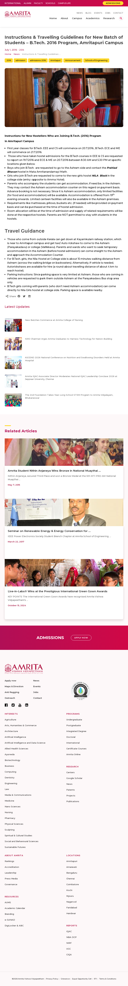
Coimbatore (72, 884)
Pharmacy (10, 818)
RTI (95, 979)
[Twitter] (13, 705)
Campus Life (64, 3)
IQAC (69, 931)
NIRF (69, 943)
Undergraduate (74, 719)
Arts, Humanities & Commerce (21, 725)
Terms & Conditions (107, 979)
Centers (70, 772)
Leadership (10, 873)
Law (7, 789)
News (80, 13)
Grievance (65, 979)
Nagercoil (71, 901)
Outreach (10, 698)
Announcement (73, 60)
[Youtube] (19, 705)
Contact (118, 13)
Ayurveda (10, 754)
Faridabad (71, 907)
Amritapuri (55, 60)
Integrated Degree (76, 731)
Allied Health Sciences (16, 748)
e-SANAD (10, 919)
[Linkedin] (26, 705)
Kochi (69, 890)
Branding (9, 914)
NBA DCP (71, 937)
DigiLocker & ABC (14, 925)
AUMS (8, 902)
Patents (70, 789)
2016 (9, 60)
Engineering (11, 783)
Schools (50, 3)
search (121, 18)
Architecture (11, 731)
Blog (88, 13)
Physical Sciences (14, 824)
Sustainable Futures (15, 847)
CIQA (69, 954)
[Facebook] (6, 705)
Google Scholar (74, 778)
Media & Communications (18, 795)
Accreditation (12, 867)
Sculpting (10, 829)
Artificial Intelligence (15, 737)
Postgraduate (73, 725)
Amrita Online (73, 754)
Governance (11, 884)
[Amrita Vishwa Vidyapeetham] (18, 14)
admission (20, 60)
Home (8, 54)
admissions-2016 (38, 60)
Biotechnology (12, 760)
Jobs (107, 13)
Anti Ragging (12, 692)
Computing (10, 771)
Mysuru (70, 896)
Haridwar (71, 913)
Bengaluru (71, 873)
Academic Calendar (15, 908)
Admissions (113, 3)
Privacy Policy (52, 979)
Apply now (10, 680)
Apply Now (81, 638)
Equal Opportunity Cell (81, 979)
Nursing (9, 812)
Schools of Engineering (96, 60)
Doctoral (70, 737)
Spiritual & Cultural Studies (18, 835)
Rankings (9, 861)
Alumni (27, 3)
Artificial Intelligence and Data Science (25, 742)
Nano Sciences (12, 806)
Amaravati (71, 867)
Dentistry (9, 777)
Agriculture (10, 719)
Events (98, 13)
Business (9, 766)
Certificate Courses (76, 748)
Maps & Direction (14, 686)
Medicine (9, 800)
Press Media (11, 878)
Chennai (70, 878)
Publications (72, 801)
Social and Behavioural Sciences (21, 841)
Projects (70, 795)
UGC (68, 948)
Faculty (38, 3)
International (13, 3)
